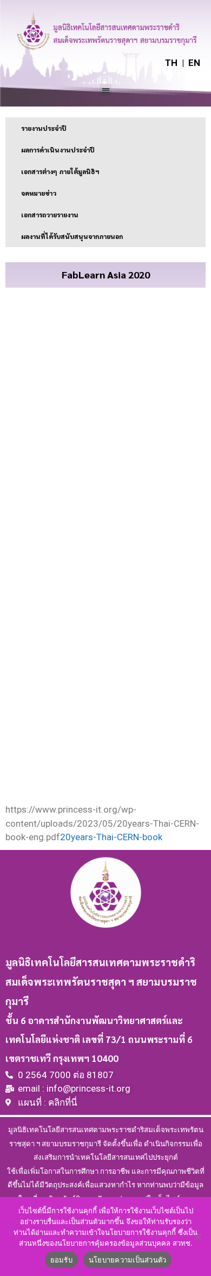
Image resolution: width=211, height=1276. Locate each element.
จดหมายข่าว (38, 193)
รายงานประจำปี (44, 128)
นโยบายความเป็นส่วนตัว (128, 1259)
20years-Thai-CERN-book (111, 837)
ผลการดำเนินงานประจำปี (58, 149)
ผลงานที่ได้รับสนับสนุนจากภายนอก (72, 236)
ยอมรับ (61, 1259)
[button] (106, 90)
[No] (197, 1236)
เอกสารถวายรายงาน (49, 214)
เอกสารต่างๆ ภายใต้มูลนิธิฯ (60, 171)
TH (171, 62)
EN (194, 62)
